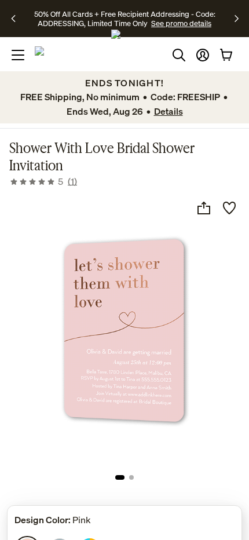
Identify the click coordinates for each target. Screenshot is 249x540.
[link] (43, 181)
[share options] (203, 208)
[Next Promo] (236, 18)
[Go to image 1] (119, 477)
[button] (202, 55)
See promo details (181, 23)
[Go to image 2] (131, 477)
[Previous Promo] (17, 18)
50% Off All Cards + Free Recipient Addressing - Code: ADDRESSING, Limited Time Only (124, 18)
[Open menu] (18, 55)
